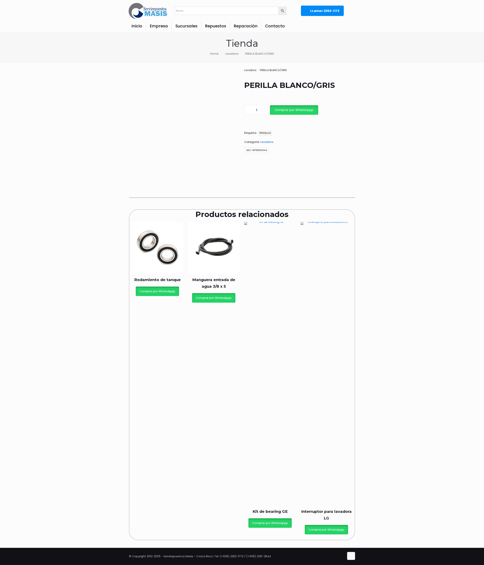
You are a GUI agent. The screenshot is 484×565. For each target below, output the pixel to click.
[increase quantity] (264, 110)
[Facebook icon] (338, 556)
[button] (294, 110)
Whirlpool (265, 133)
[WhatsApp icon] (334, 556)
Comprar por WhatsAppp (294, 110)
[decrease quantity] (248, 110)
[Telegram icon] (342, 556)
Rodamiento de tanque (157, 279)
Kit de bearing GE (270, 511)
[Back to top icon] (351, 556)
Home (214, 54)
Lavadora (231, 54)
